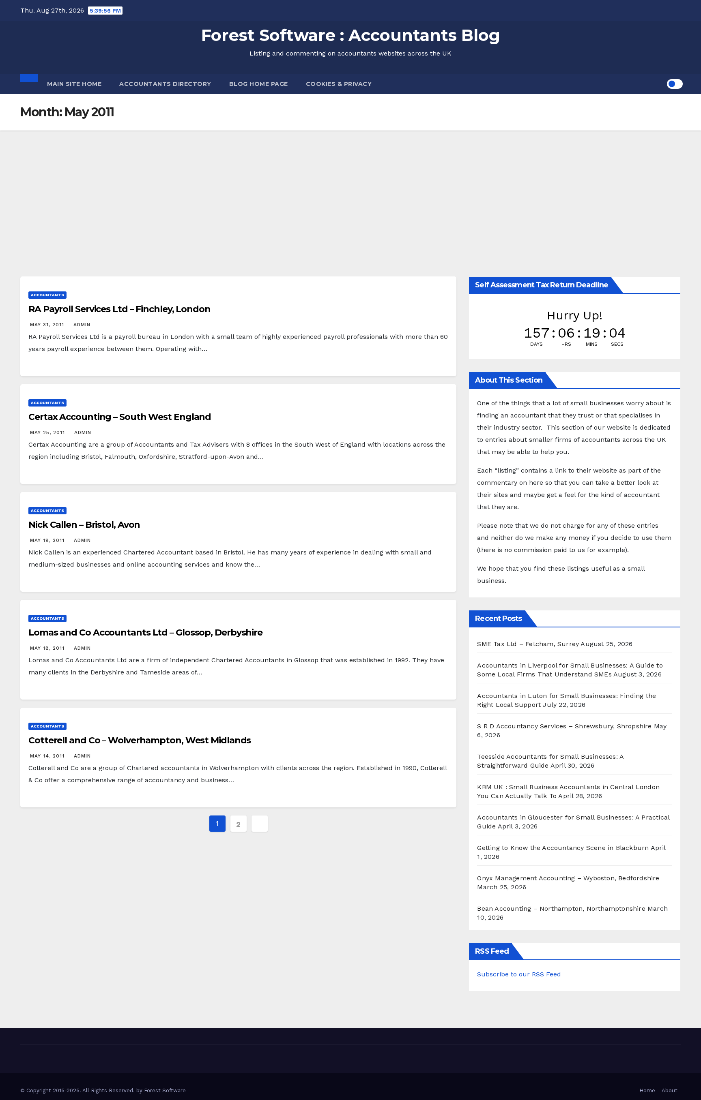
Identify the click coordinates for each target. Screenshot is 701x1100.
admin (81, 324)
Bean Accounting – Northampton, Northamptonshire (561, 908)
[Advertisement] (350, 191)
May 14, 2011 (48, 756)
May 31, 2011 (48, 324)
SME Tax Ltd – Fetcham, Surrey (528, 644)
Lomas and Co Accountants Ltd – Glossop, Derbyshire (145, 632)
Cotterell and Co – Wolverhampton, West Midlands (139, 740)
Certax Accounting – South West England (119, 416)
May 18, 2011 (48, 648)
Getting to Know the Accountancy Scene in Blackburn (563, 848)
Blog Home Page (258, 84)
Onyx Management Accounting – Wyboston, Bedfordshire (568, 878)
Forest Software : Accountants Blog (350, 35)
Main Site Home (74, 84)
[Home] (29, 78)
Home (647, 1090)
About (669, 1090)
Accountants (47, 295)
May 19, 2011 (48, 540)
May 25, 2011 (48, 432)
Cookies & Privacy (339, 84)
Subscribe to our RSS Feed (519, 974)
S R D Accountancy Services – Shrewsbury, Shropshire (564, 726)
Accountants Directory (165, 84)
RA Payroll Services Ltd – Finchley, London (119, 309)
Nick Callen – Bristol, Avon (84, 524)
